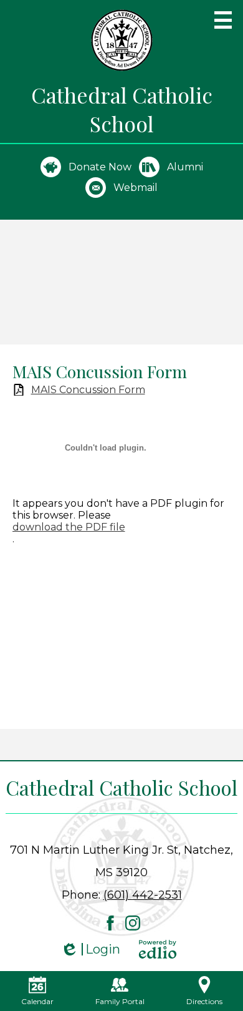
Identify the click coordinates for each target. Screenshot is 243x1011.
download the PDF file (68, 527)
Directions (204, 1001)
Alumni (185, 167)
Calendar (37, 1001)
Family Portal (120, 1001)
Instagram (132, 923)
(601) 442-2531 (142, 895)
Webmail (135, 187)
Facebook (110, 923)
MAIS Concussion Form (88, 390)
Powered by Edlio (158, 949)
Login (90, 949)
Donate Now (100, 167)
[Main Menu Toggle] (223, 20)
